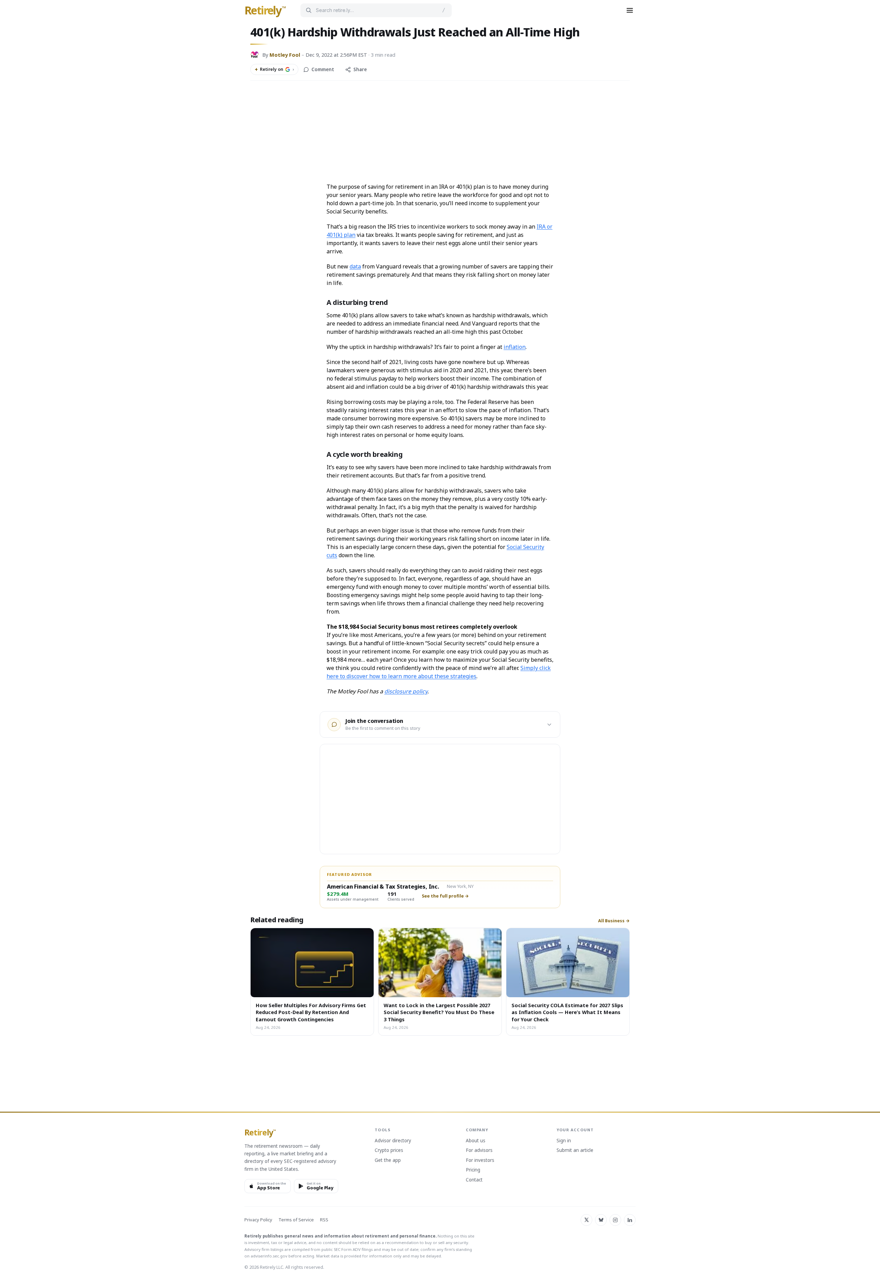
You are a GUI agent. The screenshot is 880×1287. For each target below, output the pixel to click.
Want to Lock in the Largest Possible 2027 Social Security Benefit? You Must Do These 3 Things (439, 1012)
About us (475, 1141)
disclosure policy (405, 691)
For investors (480, 1160)
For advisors (479, 1150)
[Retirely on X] (586, 1220)
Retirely (265, 11)
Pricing (473, 1170)
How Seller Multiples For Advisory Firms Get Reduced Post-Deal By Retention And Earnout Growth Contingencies (311, 1012)
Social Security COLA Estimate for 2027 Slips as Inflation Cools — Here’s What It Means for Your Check (567, 1012)
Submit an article (575, 1150)
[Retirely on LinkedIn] (630, 1220)
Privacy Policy (258, 1219)
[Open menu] (629, 10)
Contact (474, 1180)
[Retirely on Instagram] (615, 1220)
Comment (322, 69)
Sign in (564, 1141)
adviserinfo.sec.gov (269, 1255)
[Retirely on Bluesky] (601, 1220)
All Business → (614, 920)
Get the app (388, 1160)
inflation (515, 347)
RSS (324, 1219)
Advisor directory (393, 1141)
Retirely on (274, 69)
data (355, 266)
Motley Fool (285, 54)
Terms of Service (296, 1219)
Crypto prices (389, 1150)
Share (360, 69)
